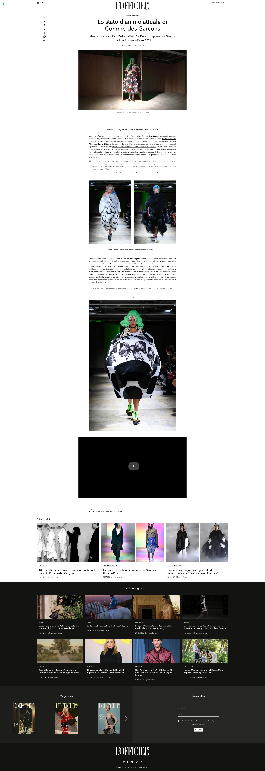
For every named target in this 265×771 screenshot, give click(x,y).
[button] (173, 365)
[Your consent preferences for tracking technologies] (4, 4)
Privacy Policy (200, 724)
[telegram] (44, 41)
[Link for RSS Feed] (141, 762)
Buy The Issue (214, 3)
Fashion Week (133, 15)
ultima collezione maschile (134, 147)
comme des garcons (112, 511)
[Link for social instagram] (132, 762)
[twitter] (44, 33)
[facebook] (44, 22)
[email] (44, 18)
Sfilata (99, 511)
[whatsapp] (44, 37)
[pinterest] (44, 25)
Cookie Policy (143, 767)
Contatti (119, 767)
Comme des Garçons (131, 258)
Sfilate (92, 511)
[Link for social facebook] (128, 762)
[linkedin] (44, 29)
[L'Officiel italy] (132, 6)
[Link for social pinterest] (137, 762)
